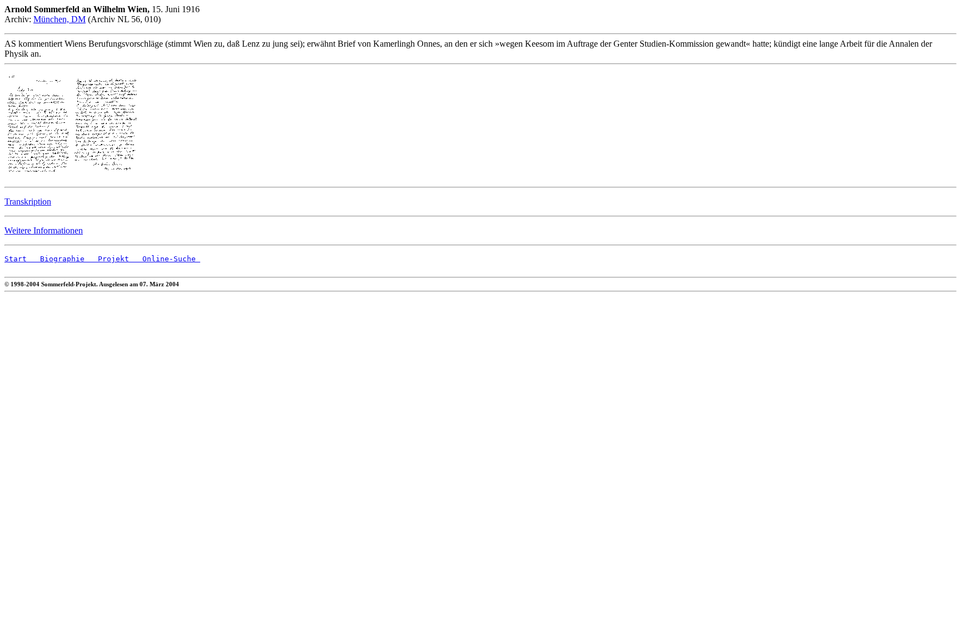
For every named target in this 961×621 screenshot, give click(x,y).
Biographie (56, 259)
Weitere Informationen (43, 230)
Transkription (27, 201)
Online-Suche (164, 259)
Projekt (107, 259)
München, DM (59, 19)
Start (15, 259)
